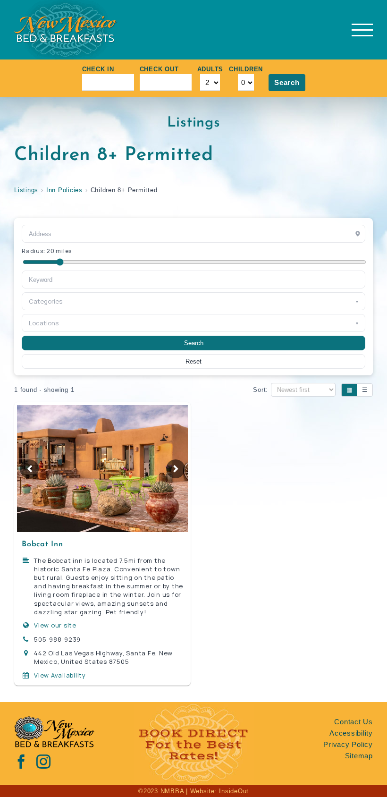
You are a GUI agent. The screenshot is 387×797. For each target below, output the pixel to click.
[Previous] (29, 468)
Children (246, 69)
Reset (193, 361)
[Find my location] (357, 233)
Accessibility (351, 733)
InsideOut (234, 791)
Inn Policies (64, 190)
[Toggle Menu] (362, 30)
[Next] (175, 468)
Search (287, 82)
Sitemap (359, 756)
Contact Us (353, 722)
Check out (159, 69)
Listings (26, 190)
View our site (55, 625)
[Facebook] (21, 762)
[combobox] (193, 279)
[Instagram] (43, 762)
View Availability (60, 675)
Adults (210, 69)
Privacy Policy (348, 744)
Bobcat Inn (42, 544)
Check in (98, 69)
